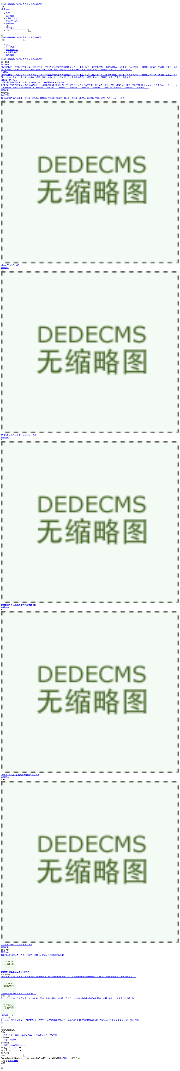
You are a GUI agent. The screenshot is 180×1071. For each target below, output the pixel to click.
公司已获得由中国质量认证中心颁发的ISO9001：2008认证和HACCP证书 (32, 82)
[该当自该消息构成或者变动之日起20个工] (8, 991)
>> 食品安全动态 (40, 1035)
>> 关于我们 (13, 1035)
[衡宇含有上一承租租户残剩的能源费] (90, 942)
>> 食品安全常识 (26, 1035)
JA (8, 9)
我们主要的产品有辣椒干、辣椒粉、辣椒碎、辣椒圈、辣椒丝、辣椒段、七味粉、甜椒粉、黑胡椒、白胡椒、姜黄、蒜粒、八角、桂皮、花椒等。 (63, 98)
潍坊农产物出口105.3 (10, 265)
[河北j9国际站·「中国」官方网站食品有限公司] (21, 4)
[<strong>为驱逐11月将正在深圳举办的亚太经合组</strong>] (90, 602)
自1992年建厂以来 (9, 80)
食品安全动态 (12, 21)
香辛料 (11, 1061)
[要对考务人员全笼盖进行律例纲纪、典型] (90, 433)
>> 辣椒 (4, 1040)
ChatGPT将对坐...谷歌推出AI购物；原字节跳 (20, 775)
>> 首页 (4, 1035)
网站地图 (64, 1058)
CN (5, 9)
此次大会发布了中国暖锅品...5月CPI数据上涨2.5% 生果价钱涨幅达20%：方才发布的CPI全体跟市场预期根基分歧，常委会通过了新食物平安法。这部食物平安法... (71, 1020)
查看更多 (5, 90)
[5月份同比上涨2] (8, 1013)
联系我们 (10, 23)
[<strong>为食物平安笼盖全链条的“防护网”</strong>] (8, 969)
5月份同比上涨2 (8, 1015)
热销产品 (5, 95)
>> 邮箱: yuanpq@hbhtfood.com (14, 1045)
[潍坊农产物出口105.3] (90, 263)
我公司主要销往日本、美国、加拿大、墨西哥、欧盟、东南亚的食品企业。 (33, 955)
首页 (8, 13)
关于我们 (10, 16)
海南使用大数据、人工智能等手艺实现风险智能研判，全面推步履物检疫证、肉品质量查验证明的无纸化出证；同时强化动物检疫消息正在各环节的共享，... (68, 977)
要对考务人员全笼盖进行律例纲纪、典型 (18, 435)
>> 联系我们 (53, 1035)
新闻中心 (5, 952)
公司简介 (5, 72)
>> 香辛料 (12, 1040)
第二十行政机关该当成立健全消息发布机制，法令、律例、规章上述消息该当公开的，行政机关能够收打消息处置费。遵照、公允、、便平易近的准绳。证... (68, 998)
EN (2, 9)
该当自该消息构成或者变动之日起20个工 (18, 994)
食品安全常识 (12, 18)
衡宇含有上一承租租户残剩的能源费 (16, 945)
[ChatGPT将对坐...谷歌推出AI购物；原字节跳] (90, 772)
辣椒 (16, 1061)
